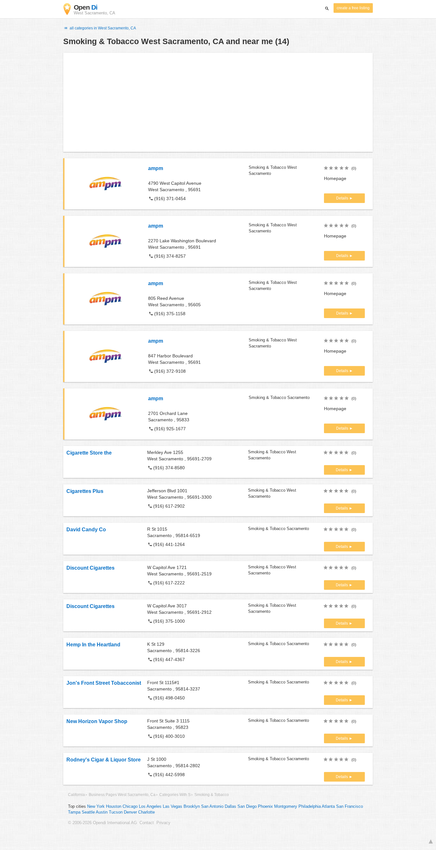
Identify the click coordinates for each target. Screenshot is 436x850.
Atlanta (328, 806)
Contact (146, 823)
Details (342, 198)
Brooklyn (192, 806)
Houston (113, 806)
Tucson (116, 812)
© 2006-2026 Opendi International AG (102, 823)
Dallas (230, 806)
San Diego (247, 806)
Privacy (163, 823)
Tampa (74, 812)
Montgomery (285, 806)
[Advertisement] (218, 102)
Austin (102, 812)
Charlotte (146, 812)
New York (96, 806)
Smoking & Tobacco (211, 794)
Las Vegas (172, 806)
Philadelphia (309, 806)
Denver (130, 812)
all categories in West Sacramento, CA (102, 28)
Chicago (130, 806)
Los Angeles (150, 806)
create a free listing (353, 8)
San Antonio (212, 806)
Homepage (335, 178)
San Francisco (349, 806)
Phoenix (265, 806)
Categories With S (175, 794)
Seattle (88, 812)
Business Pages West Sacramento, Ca (122, 794)
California (76, 794)
